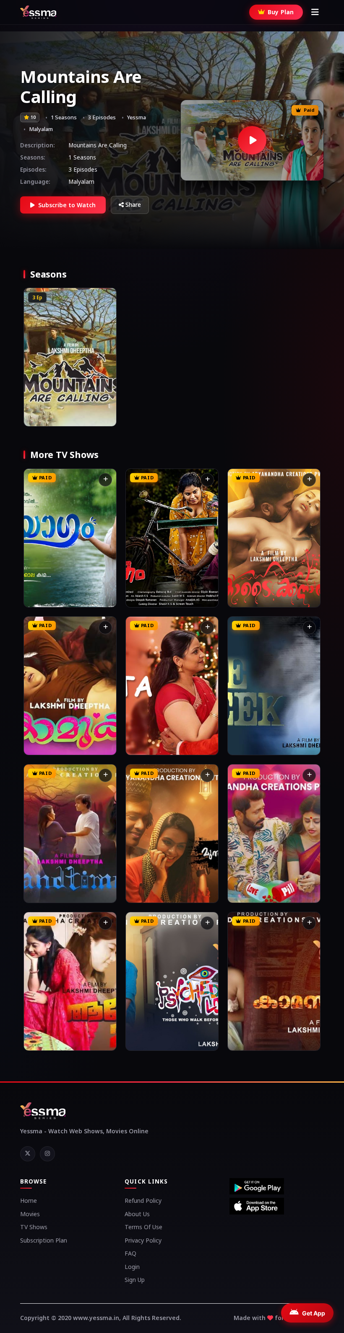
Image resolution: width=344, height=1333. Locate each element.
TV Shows (33, 1227)
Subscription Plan (43, 1240)
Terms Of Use (143, 1227)
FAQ (130, 1253)
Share (133, 204)
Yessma (136, 117)
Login (132, 1267)
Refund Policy (143, 1200)
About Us (137, 1214)
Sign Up (135, 1280)
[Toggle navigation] (315, 12)
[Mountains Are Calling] (252, 140)
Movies (30, 1214)
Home (28, 1200)
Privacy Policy (143, 1240)
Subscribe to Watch (67, 205)
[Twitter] (27, 1153)
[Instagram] (47, 1153)
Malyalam (41, 129)
